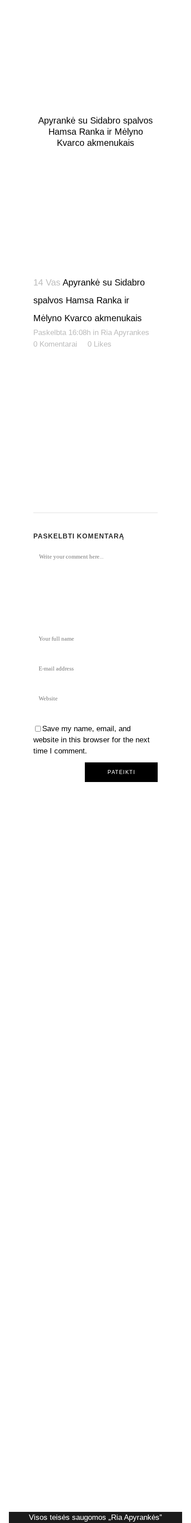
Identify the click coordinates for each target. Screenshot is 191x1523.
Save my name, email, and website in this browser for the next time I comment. (91, 739)
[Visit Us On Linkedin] (95, 1194)
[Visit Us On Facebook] (95, 1021)
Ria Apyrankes (125, 332)
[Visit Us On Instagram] (95, 1368)
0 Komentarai (55, 344)
